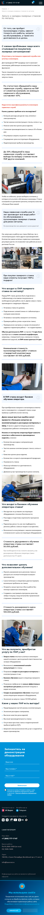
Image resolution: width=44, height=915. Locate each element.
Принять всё (14, 910)
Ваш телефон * (11, 769)
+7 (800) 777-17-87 (13, 3)
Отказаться (30, 910)
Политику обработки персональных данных (21, 794)
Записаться (22, 785)
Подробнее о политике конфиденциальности (22, 904)
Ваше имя (9, 762)
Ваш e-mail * (10, 775)
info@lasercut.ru (8, 862)
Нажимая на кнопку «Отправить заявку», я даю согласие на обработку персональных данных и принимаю (21, 792)
